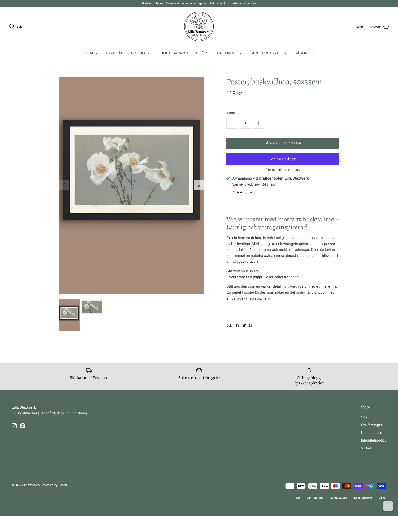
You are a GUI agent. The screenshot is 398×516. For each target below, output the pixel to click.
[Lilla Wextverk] (199, 26)
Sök (364, 417)
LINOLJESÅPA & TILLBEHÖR (182, 53)
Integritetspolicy (373, 440)
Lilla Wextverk (31, 485)
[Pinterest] (22, 425)
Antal (230, 113)
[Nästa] (199, 185)
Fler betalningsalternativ (282, 169)
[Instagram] (14, 425)
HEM (89, 53)
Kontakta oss (371, 433)
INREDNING (226, 53)
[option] (131, 185)
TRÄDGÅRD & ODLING (125, 53)
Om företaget (371, 425)
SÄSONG (302, 53)
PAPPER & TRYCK (266, 53)
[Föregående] (64, 185)
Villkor (366, 448)
